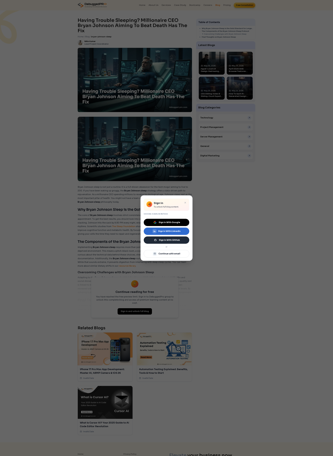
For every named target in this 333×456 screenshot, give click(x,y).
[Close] (185, 202)
